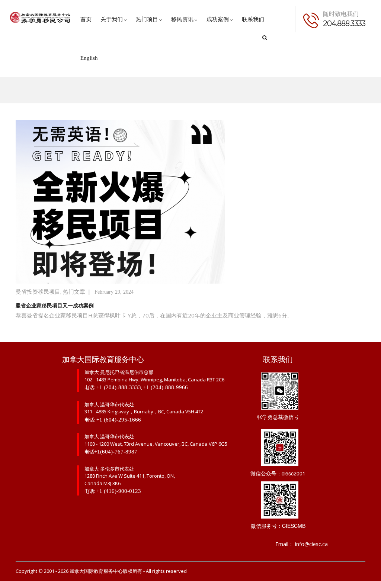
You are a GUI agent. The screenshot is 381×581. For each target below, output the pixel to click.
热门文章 (74, 292)
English (89, 58)
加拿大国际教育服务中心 (96, 571)
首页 (86, 19)
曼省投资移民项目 (38, 292)
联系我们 (253, 19)
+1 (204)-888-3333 (118, 387)
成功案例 (217, 19)
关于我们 (111, 19)
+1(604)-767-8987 (115, 452)
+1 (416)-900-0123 (118, 491)
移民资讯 (182, 19)
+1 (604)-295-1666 (118, 420)
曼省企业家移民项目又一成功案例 (55, 306)
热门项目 (147, 19)
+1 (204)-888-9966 (165, 387)
